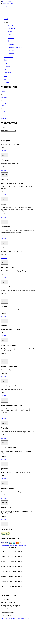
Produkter (3, 97)
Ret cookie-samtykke (20, 545)
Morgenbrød (4, 104)
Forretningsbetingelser (7, 545)
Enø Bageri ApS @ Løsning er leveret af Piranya (15, 618)
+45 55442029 (6, 1)
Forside (3, 91)
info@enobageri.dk (7, 3)
